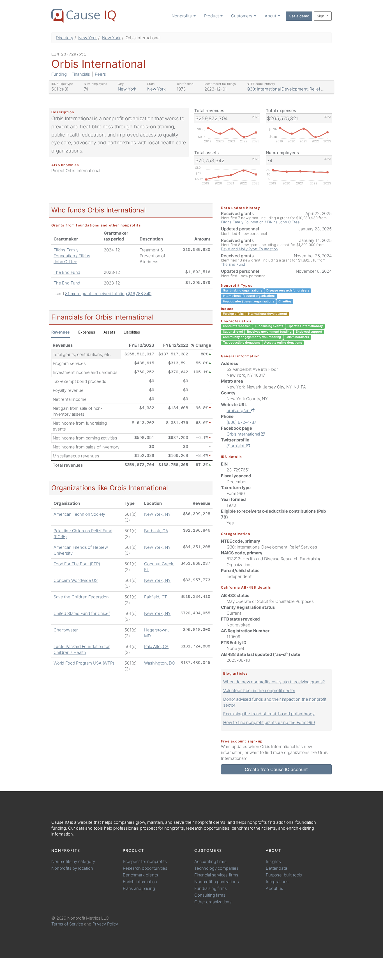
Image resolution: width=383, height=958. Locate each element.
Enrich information (140, 881)
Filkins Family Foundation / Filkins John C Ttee (72, 255)
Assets (109, 332)
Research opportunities (145, 868)
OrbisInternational (244, 434)
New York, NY (157, 514)
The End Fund (67, 272)
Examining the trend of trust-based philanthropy (269, 713)
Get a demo (299, 16)
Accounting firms (210, 861)
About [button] (271, 15)
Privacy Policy (105, 924)
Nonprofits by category (73, 861)
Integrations (277, 881)
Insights (273, 861)
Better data (276, 868)
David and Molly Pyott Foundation (249, 249)
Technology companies (216, 868)
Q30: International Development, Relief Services (292, 89)
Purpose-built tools (284, 875)
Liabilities (132, 332)
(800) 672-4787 (241, 422)
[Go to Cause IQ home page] (84, 16)
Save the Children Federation (81, 597)
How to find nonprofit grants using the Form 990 (269, 722)
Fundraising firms (210, 888)
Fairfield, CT (155, 597)
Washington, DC (159, 663)
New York (87, 37)
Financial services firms (216, 875)
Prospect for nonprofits (145, 861)
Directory (64, 37)
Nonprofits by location (72, 868)
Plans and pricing (139, 888)
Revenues (60, 332)
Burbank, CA (156, 530)
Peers (100, 74)
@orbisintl (236, 445)
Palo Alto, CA (156, 646)
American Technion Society (79, 514)
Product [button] (212, 15)
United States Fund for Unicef (82, 613)
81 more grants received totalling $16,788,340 (108, 293)
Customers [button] (242, 15)
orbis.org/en (239, 410)
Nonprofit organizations (216, 881)
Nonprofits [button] (182, 15)
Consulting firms (209, 895)
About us (274, 888)
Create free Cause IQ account (276, 769)
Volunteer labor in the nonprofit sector (259, 690)
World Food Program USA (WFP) (84, 663)
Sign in (323, 16)
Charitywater (66, 630)
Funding (59, 74)
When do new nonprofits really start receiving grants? (274, 681)
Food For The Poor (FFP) (77, 563)
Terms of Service (67, 924)
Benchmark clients (140, 875)
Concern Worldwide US (76, 580)
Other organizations (213, 901)
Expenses (86, 332)
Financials (80, 74)
